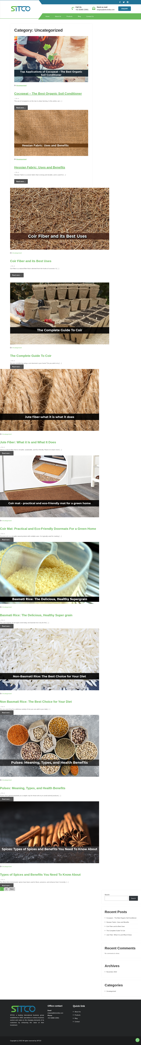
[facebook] (119, 2)
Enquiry (124, 8)
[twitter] (123, 2)
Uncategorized (17, 253)
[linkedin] (127, 2)
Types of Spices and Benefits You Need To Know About (40, 874)
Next (12, 889)
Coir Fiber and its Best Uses (30, 261)
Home (47, 16)
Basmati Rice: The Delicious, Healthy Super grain (36, 615)
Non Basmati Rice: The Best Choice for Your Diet (36, 701)
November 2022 (111, 972)
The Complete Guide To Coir (30, 355)
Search (107, 894)
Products (69, 16)
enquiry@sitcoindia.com (105, 10)
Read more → (17, 275)
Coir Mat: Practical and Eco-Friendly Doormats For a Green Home (48, 528)
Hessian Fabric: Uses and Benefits (117, 922)
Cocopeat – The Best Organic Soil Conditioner (121, 918)
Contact (77, 1021)
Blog (79, 16)
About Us (58, 16)
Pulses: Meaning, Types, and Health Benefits (32, 788)
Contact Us (90, 16)
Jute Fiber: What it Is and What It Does (28, 442)
